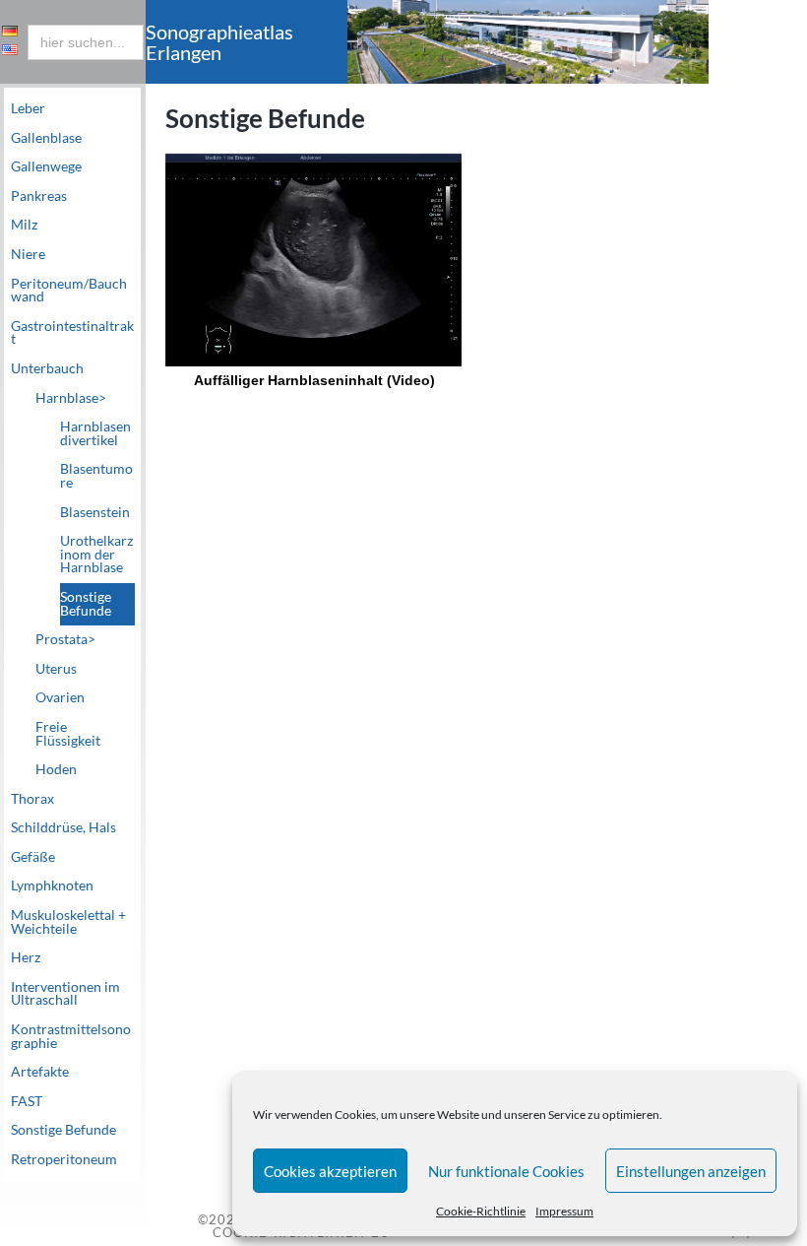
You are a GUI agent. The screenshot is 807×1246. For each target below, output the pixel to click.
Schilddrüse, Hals (63, 827)
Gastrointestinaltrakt (72, 333)
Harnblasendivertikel (95, 433)
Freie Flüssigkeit (67, 734)
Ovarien (60, 697)
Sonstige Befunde (85, 604)
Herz (25, 957)
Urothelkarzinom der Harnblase (96, 554)
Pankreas (39, 196)
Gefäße (33, 857)
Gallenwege (46, 166)
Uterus (56, 669)
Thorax (32, 799)
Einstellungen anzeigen (691, 1171)
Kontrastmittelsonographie (71, 1036)
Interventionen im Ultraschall (65, 994)
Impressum (564, 1211)
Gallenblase (46, 138)
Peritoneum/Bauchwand (69, 290)
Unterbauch (47, 368)
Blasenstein (95, 512)
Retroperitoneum (64, 1159)
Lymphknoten (52, 885)
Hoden (56, 769)
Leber (28, 108)
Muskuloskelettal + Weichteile (68, 922)
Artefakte (40, 1072)
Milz (24, 224)
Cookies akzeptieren (330, 1171)
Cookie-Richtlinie (481, 1211)
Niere (28, 254)
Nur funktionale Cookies (506, 1171)
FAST (26, 1101)
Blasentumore (96, 476)
